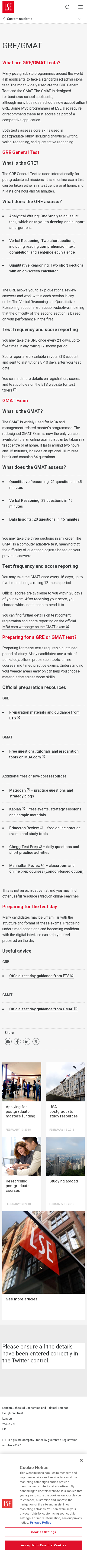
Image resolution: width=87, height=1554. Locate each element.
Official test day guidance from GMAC (41, 1009)
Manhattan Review (24, 865)
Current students (19, 19)
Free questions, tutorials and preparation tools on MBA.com (44, 754)
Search (67, 7)
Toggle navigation (81, 18)
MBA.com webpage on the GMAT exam (33, 627)
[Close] (81, 1460)
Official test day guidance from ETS (39, 976)
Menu (80, 7)
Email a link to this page (8, 1041)
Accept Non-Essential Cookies (43, 1545)
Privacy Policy (40, 1522)
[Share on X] (35, 1041)
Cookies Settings (43, 1532)
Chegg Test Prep (23, 847)
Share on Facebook (17, 1041)
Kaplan (15, 809)
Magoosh (17, 790)
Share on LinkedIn (26, 1041)
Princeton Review (24, 828)
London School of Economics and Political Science (8, 7)
